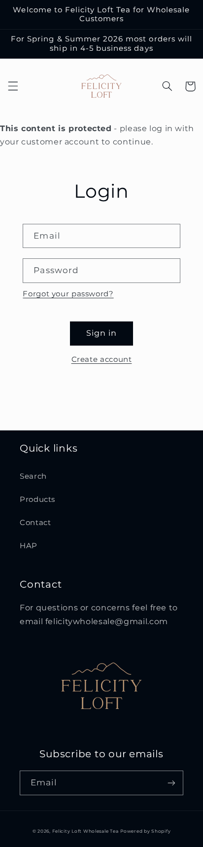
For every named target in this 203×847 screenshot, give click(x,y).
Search (33, 476)
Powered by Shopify (145, 831)
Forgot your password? (68, 293)
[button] (12, 86)
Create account (101, 359)
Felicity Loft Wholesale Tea (85, 831)
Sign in (101, 333)
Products (37, 499)
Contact (35, 522)
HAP (28, 545)
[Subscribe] (171, 783)
